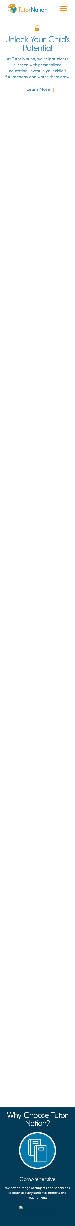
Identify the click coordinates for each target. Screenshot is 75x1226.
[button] (63, 8)
